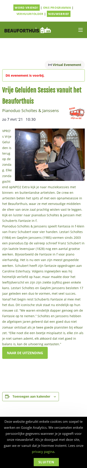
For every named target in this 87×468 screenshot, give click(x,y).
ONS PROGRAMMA (57, 8)
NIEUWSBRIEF (58, 14)
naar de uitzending (25, 353)
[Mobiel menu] (80, 30)
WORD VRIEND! (26, 8)
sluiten (46, 462)
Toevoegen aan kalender (31, 396)
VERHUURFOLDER (30, 14)
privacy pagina (43, 451)
